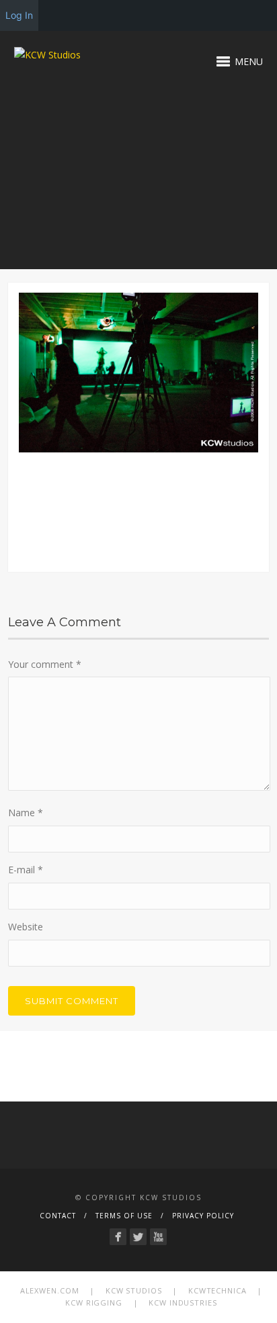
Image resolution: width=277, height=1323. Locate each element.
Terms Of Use (124, 1215)
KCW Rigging (93, 1302)
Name (25, 812)
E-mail (25, 869)
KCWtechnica (217, 1290)
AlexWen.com (49, 1290)
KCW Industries (182, 1302)
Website (25, 926)
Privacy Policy (203, 1215)
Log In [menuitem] (19, 15)
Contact (58, 1215)
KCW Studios (134, 1290)
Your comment (44, 664)
